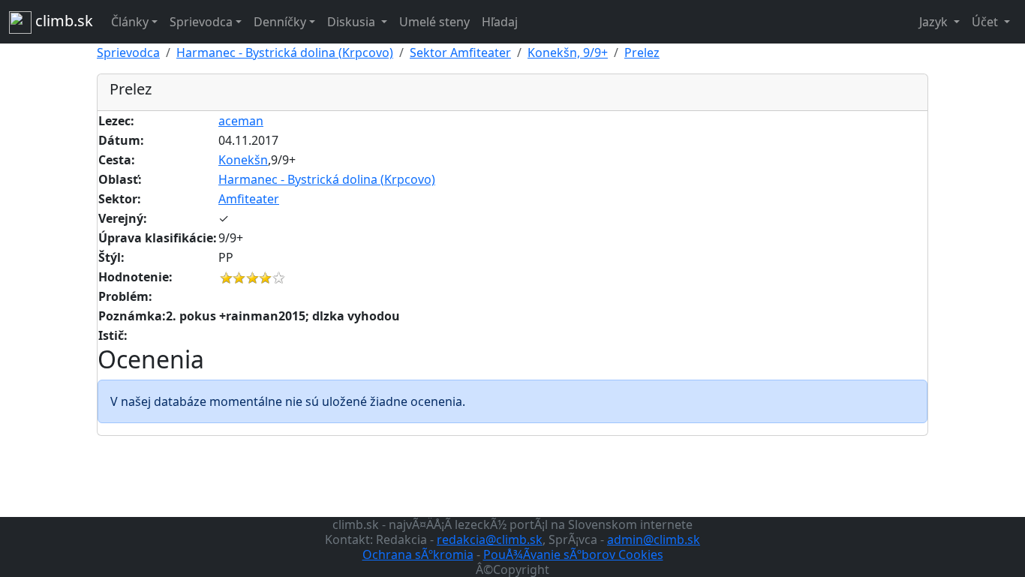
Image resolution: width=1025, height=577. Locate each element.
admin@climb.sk (653, 539)
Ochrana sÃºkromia (417, 554)
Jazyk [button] (935, 22)
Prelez (642, 52)
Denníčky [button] (280, 22)
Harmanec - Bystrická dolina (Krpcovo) (284, 52)
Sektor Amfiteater (460, 52)
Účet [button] (986, 22)
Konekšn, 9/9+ (568, 52)
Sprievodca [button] (201, 22)
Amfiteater (248, 199)
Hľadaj (500, 22)
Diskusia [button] (352, 22)
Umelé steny (434, 22)
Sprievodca (128, 52)
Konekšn (243, 160)
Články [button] (130, 22)
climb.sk (62, 21)
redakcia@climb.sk (490, 539)
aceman (240, 121)
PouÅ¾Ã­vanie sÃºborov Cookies (573, 554)
